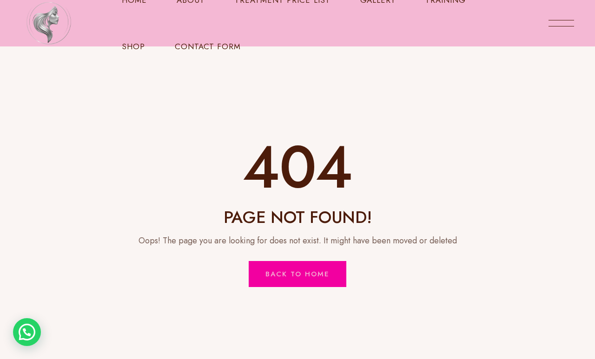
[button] (27, 332)
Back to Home (297, 274)
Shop (133, 46)
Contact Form (208, 46)
